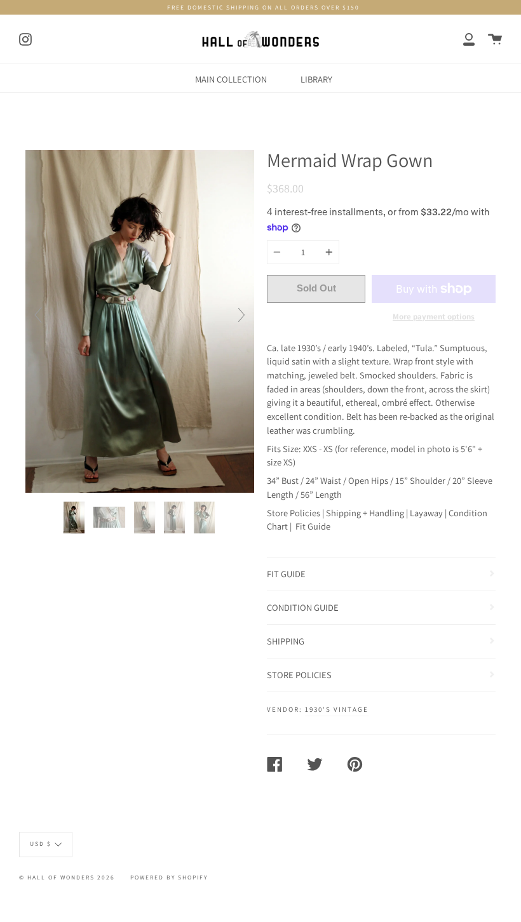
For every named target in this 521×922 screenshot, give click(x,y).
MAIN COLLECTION (231, 79)
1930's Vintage (337, 709)
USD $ (40, 844)
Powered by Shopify (169, 877)
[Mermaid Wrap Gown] (75, 517)
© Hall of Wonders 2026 (67, 877)
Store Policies (293, 513)
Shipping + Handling (365, 513)
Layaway (426, 513)
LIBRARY (316, 79)
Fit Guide (312, 526)
